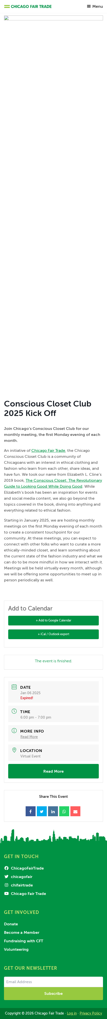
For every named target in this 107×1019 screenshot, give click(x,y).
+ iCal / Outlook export (53, 634)
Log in (72, 1013)
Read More (29, 737)
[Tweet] (42, 811)
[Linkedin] (53, 811)
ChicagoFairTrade (27, 868)
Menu (97, 6)
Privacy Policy (91, 1013)
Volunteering (16, 949)
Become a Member (21, 932)
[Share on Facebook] (31, 811)
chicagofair (21, 877)
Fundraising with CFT (23, 941)
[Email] (75, 811)
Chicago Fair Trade (48, 450)
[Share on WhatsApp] (64, 811)
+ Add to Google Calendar (53, 620)
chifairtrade (21, 885)
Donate (11, 924)
